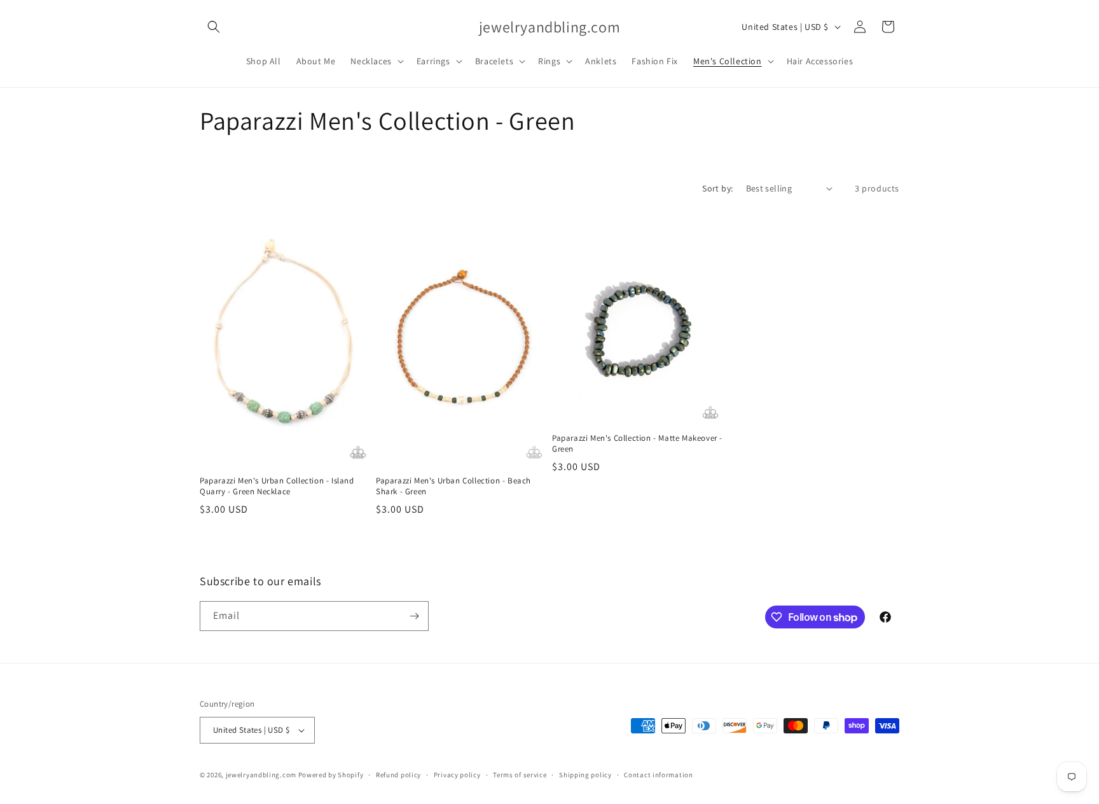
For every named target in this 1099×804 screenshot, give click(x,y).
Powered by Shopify (331, 774)
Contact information (658, 774)
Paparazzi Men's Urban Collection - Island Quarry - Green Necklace (277, 486)
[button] (214, 27)
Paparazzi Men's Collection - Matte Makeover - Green (637, 443)
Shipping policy (585, 774)
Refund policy (398, 774)
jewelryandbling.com (261, 774)
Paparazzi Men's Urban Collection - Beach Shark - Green (453, 486)
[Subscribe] (414, 616)
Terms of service (519, 774)
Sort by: (717, 188)
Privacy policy (457, 774)
